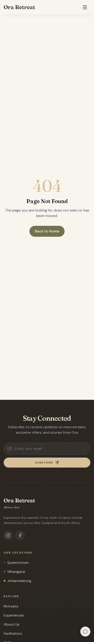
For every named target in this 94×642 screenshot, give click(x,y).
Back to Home (47, 231)
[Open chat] (85, 632)
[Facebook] (20, 535)
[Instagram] (8, 535)
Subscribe (44, 462)
